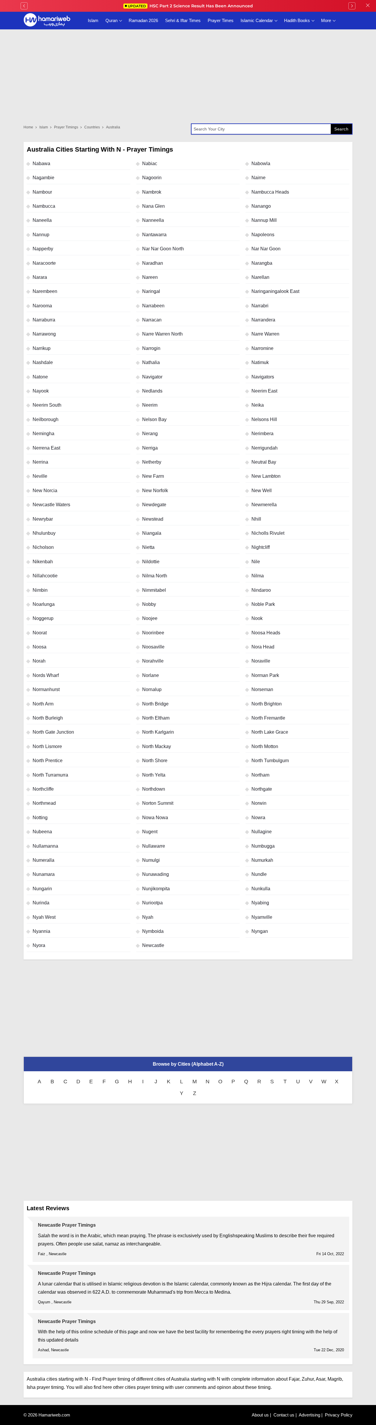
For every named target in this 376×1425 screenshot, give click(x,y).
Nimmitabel (154, 590)
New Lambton (266, 476)
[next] (351, 5)
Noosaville (153, 646)
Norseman (262, 689)
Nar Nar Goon (266, 248)
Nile (255, 561)
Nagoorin (152, 177)
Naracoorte (44, 263)
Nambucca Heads (270, 192)
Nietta (148, 547)
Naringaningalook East (275, 291)
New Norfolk (155, 490)
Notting (40, 817)
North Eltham (155, 717)
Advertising (309, 1414)
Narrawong (44, 333)
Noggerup (43, 618)
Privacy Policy (338, 1414)
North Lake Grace (269, 732)
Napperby (43, 248)
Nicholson (43, 547)
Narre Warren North (162, 333)
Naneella (42, 220)
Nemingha (43, 433)
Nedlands (152, 390)
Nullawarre (153, 846)
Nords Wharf (46, 675)
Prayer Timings (66, 127)
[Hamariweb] (47, 20)
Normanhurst (46, 689)
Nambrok (151, 192)
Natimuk (260, 362)
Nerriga (150, 447)
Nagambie (43, 177)
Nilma (257, 575)
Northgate (261, 789)
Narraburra (44, 319)
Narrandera (263, 319)
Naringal (151, 291)
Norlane (150, 675)
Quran (111, 20)
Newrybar (43, 519)
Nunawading (155, 874)
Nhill (256, 519)
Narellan (260, 277)
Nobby (149, 604)
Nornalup (152, 689)
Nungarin (42, 888)
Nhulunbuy (44, 533)
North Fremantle (268, 717)
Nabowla (260, 163)
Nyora (39, 945)
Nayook (41, 390)
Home (28, 127)
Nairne (258, 177)
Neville (40, 476)
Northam (260, 774)
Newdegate (154, 504)
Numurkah (262, 860)
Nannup (41, 234)
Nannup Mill (264, 220)
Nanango (261, 206)
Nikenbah (43, 561)
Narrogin (151, 348)
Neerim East (264, 390)
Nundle (259, 874)
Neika (257, 405)
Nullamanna (45, 846)
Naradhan (152, 263)
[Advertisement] (188, 1008)
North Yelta (153, 774)
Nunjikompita (156, 888)
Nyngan (259, 931)
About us (260, 1414)
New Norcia (45, 490)
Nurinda (41, 902)
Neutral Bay (263, 462)
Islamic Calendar (257, 20)
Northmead (44, 803)
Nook (257, 618)
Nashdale (43, 362)
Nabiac (149, 163)
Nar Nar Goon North (163, 248)
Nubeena (42, 831)
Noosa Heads (265, 632)
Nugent (149, 831)
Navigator (152, 376)
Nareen (150, 277)
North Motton (264, 746)
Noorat (40, 632)
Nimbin (40, 590)
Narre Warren (265, 333)
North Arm (43, 703)
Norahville (153, 660)
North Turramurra (50, 774)
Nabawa (41, 163)
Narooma (42, 305)
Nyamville (261, 917)
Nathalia (151, 362)
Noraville (260, 660)
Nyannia (41, 931)
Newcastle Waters (51, 504)
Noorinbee (153, 632)
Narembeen (45, 291)
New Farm (153, 476)
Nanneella (153, 220)
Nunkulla (260, 888)
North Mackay (156, 746)
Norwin (258, 803)
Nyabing (260, 902)
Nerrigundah (264, 447)
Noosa (39, 646)
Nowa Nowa (155, 817)
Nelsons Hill (264, 419)
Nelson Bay (154, 419)
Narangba (261, 263)
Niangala (151, 533)
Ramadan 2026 (143, 20)
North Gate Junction (53, 732)
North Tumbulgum (270, 760)
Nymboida (153, 931)
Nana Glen (153, 206)
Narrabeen (153, 305)
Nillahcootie (45, 575)
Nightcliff (260, 547)
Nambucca (44, 206)
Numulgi (151, 860)
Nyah (147, 917)
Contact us (283, 1414)
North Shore (154, 760)
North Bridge (155, 703)
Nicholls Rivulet (267, 533)
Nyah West (44, 917)
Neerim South (47, 405)
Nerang (150, 433)
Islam (93, 20)
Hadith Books (297, 20)
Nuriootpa (152, 902)
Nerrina (40, 462)
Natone (40, 376)
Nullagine (261, 831)
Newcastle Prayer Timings (67, 1225)
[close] (367, 6)
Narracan (152, 319)
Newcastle (153, 945)
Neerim (149, 405)
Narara (40, 277)
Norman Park (265, 675)
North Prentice (48, 760)
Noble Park (263, 604)
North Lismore (47, 746)
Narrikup (42, 348)
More (326, 20)
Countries (92, 127)
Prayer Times (221, 20)
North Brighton (266, 703)
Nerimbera (262, 433)
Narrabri (259, 305)
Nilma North (154, 575)
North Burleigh (48, 717)
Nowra (258, 817)
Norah (39, 660)
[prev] (24, 5)
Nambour (42, 192)
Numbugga (263, 846)
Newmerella (264, 504)
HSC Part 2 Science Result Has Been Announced (190, 6)
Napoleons (262, 234)
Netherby (151, 462)
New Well (261, 490)
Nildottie (151, 561)
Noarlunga (44, 604)
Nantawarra (154, 234)
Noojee (149, 618)
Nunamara (44, 874)
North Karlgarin (158, 732)
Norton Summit (157, 803)
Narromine (262, 348)
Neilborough (45, 419)
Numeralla (43, 860)
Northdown (153, 789)
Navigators (262, 376)
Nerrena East (46, 447)
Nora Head (262, 646)
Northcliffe (43, 789)
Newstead (152, 519)
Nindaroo (261, 590)
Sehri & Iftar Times (183, 20)
